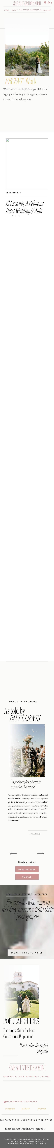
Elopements (13, 193)
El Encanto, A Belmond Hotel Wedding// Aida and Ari (25, 210)
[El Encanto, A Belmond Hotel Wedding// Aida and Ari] (27, 163)
